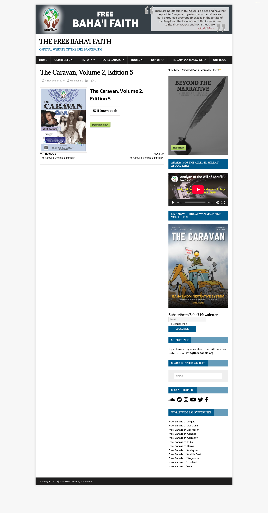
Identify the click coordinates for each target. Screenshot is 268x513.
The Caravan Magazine (187, 60)
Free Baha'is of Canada (182, 434)
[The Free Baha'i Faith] (134, 32)
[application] (198, 189)
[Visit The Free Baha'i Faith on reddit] (179, 401)
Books (135, 60)
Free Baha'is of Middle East (184, 454)
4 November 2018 (55, 81)
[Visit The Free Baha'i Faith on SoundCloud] (171, 401)
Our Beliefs (62, 60)
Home (43, 60)
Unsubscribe (179, 324)
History (86, 60)
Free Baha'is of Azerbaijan (183, 430)
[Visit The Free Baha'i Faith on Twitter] (200, 401)
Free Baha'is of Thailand (182, 462)
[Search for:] (198, 376)
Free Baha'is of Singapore (183, 458)
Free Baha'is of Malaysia (183, 450)
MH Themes (86, 481)
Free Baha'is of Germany (183, 438)
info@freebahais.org (199, 353)
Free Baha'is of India (180, 442)
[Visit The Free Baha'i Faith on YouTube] (193, 401)
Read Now (178, 147)
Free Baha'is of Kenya (181, 446)
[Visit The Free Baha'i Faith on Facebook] (206, 401)
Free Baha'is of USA (180, 466)
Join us (155, 60)
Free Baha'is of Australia (183, 426)
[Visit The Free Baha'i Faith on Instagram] (186, 401)
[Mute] (217, 202)
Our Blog (219, 60)
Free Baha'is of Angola (181, 422)
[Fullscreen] (223, 202)
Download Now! (100, 124)
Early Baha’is (111, 60)
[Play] (173, 202)
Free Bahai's (76, 81)
